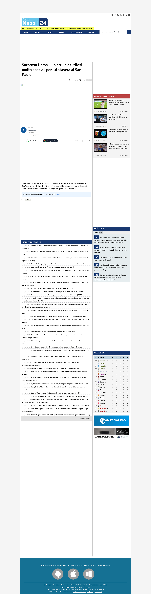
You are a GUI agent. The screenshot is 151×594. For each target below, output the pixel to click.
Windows (129, 15)
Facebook (115, 15)
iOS (126, 15)
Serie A (61, 32)
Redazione (32, 130)
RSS (118, 15)
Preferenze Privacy (79, 592)
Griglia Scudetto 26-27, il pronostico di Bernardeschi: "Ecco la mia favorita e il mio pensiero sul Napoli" (110, 267)
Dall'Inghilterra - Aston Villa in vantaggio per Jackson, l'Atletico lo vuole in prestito (60, 316)
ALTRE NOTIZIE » (85, 419)
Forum (49, 32)
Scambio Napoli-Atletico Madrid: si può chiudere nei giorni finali (117, 117)
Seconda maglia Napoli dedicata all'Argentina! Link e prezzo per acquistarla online (60, 405)
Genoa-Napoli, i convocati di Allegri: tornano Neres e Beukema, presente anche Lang (60, 415)
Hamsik (28, 200)
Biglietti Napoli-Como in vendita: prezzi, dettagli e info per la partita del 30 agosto (60, 383)
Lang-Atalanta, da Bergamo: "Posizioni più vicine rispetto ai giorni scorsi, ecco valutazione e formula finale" (110, 277)
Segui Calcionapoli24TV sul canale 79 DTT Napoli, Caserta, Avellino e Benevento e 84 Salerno (57, 28)
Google (35, 141)
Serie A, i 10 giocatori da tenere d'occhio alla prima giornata (52, 288)
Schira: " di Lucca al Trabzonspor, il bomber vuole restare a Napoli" (55, 393)
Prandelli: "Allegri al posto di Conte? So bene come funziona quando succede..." (58, 264)
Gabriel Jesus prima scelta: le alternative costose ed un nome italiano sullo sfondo (118, 146)
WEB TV (91, 32)
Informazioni (76, 32)
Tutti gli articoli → (33, 135)
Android (123, 15)
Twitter (112, 15)
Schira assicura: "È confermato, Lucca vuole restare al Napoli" (53, 267)
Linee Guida (98, 592)
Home (26, 32)
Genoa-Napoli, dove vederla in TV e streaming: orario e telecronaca (118, 131)
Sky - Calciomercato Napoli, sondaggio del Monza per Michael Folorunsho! (57, 347)
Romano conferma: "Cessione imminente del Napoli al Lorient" (53, 331)
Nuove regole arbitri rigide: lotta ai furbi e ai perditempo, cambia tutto (55, 368)
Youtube (120, 15)
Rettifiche (90, 592)
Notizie (37, 32)
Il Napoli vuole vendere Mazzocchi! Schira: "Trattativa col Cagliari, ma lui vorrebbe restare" (110, 249)
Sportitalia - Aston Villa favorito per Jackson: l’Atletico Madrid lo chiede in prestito (60, 396)
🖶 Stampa (78, 141)
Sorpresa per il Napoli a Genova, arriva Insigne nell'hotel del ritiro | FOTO (56, 295)
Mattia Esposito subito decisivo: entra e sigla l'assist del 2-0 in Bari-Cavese (57, 291)
